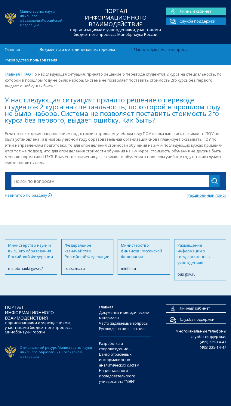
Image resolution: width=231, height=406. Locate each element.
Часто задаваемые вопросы (161, 49)
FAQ (27, 74)
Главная (12, 49)
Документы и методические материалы (77, 49)
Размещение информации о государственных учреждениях (194, 259)
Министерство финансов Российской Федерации (141, 256)
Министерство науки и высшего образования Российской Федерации (30, 256)
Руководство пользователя (31, 60)
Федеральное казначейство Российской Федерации (87, 256)
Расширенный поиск (206, 195)
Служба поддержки (197, 21)
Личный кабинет (195, 11)
